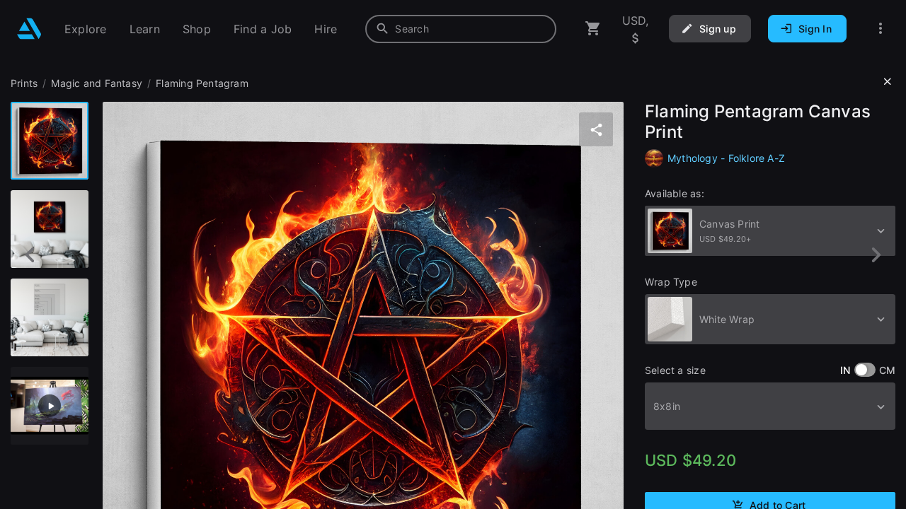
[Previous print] (30, 255)
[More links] (880, 28)
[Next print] (876, 255)
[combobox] (460, 29)
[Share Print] (596, 129)
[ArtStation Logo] (29, 29)
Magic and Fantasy (96, 83)
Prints (24, 83)
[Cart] (593, 28)
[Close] (887, 82)
